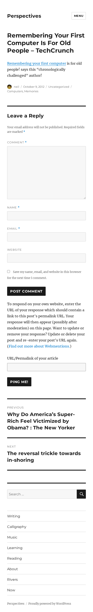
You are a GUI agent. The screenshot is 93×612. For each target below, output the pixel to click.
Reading (14, 558)
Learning (14, 548)
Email (13, 228)
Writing (13, 516)
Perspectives (24, 16)
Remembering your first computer (36, 63)
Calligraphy (16, 527)
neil (16, 86)
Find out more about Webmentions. (39, 346)
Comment (17, 142)
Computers (15, 91)
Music (12, 537)
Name (13, 207)
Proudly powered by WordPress (49, 604)
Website (14, 249)
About (12, 569)
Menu (78, 15)
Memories (31, 91)
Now (11, 590)
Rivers (12, 580)
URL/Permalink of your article (32, 358)
